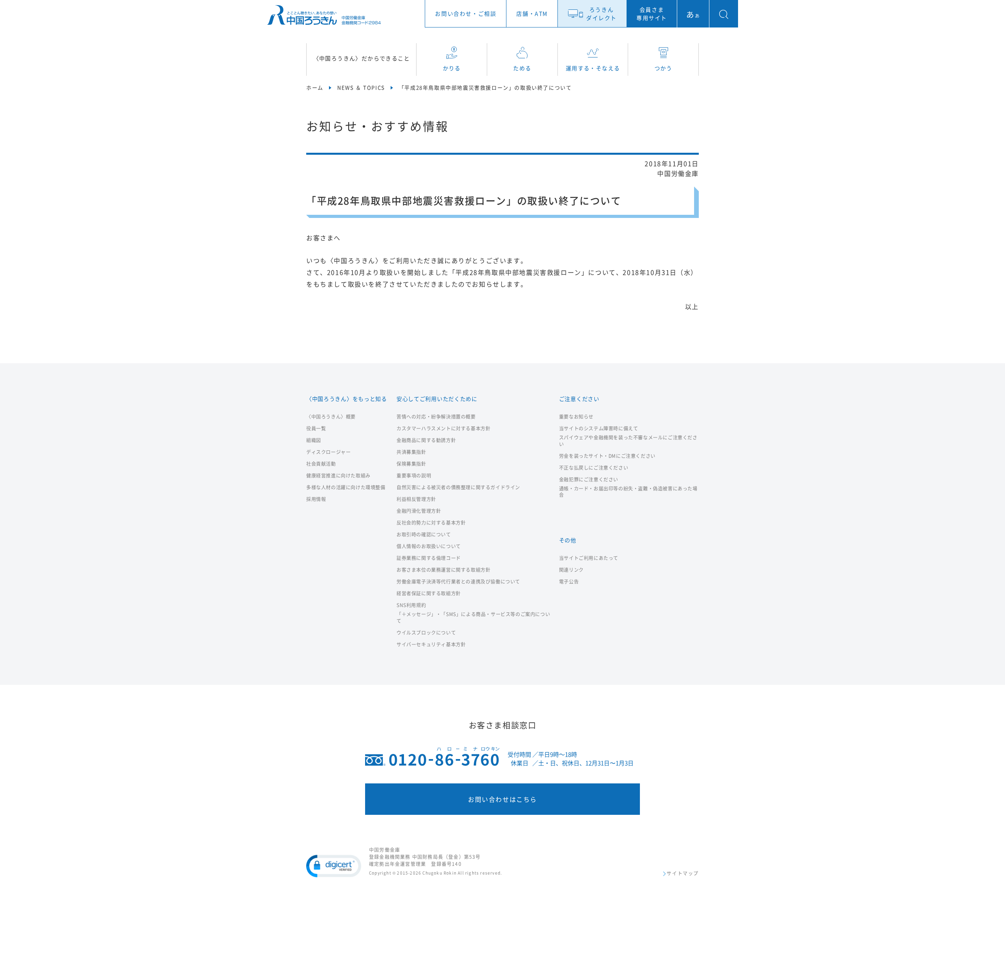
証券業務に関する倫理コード (429, 558)
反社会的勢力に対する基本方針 (431, 523)
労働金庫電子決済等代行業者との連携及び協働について (458, 581)
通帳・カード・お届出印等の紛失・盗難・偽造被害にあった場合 (628, 492)
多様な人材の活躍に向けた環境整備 (346, 487)
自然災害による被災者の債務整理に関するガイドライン (458, 487)
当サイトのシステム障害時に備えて (598, 428)
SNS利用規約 (411, 605)
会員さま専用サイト (651, 13)
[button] (333, 866)
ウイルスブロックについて (426, 632)
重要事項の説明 (414, 475)
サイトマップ (683, 874)
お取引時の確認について (424, 534)
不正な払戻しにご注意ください (593, 468)
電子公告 (569, 581)
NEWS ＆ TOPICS (361, 87)
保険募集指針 (411, 464)
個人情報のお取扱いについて (429, 546)
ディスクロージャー (328, 452)
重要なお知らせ (576, 416)
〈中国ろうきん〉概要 (331, 416)
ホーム (314, 87)
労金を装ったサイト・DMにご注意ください (607, 456)
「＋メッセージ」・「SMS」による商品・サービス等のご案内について (473, 617)
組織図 (313, 440)
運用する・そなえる (593, 68)
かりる (452, 68)
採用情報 (316, 499)
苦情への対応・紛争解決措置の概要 (436, 416)
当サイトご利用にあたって (588, 558)
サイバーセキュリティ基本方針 (431, 644)
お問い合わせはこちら (502, 799)
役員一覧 (316, 428)
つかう (663, 68)
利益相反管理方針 (416, 499)
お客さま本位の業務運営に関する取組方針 (443, 570)
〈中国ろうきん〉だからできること (361, 58)
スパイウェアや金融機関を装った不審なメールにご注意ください (628, 441)
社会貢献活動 (321, 464)
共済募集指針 (411, 452)
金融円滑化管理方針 (419, 511)
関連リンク (571, 570)
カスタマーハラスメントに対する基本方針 (443, 428)
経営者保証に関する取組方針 (429, 593)
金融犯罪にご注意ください (588, 479)
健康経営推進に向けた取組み (338, 475)
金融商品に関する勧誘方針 (426, 440)
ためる (522, 68)
